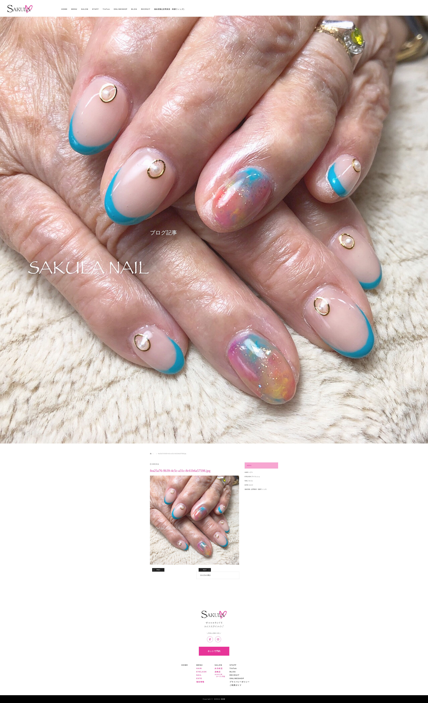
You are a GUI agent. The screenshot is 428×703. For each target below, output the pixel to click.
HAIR (199, 668)
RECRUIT (145, 9)
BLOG (134, 9)
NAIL (199, 675)
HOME (64, 9)
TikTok (106, 9)
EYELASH (201, 672)
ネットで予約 (214, 651)
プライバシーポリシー (240, 682)
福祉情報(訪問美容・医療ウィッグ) (169, 9)
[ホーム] (150, 451)
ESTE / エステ (249, 485)
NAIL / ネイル (249, 481)
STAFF (95, 9)
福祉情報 (200, 682)
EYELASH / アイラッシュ (252, 476)
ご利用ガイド (236, 685)
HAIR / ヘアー (249, 472)
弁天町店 (219, 668)
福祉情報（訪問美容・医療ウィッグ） (256, 489)
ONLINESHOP (120, 9)
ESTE (199, 678)
